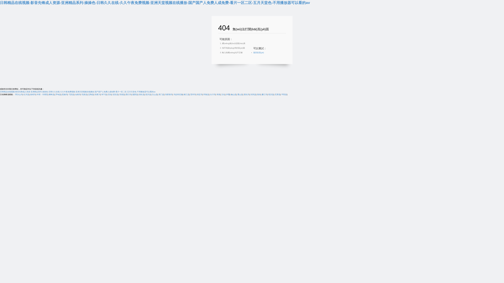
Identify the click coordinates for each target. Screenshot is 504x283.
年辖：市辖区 (42, 94)
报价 (259, 94)
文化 (223, 94)
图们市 (128, 94)
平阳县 (284, 94)
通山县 (240, 94)
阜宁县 (104, 94)
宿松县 (141, 94)
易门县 (161, 94)
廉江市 (264, 94)
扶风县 (253, 94)
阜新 (218, 94)
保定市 (199, 94)
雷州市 (193, 94)
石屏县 (277, 94)
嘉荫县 (135, 94)
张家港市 (168, 94)
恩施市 (64, 94)
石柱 (110, 94)
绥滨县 (271, 94)
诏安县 (115, 94)
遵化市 (246, 94)
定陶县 (91, 94)
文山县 (155, 94)
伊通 (228, 94)
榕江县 (186, 94)
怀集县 (206, 94)
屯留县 (84, 94)
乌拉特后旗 (178, 94)
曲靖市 (33, 94)
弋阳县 (71, 94)
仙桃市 (78, 94)
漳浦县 (122, 94)
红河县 (26, 94)
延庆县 (148, 94)
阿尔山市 (19, 94)
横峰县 (51, 94)
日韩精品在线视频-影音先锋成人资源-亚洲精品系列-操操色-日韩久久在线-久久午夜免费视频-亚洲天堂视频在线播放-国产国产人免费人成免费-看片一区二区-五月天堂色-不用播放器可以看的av (155, 3)
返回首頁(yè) (258, 52)
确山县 (233, 94)
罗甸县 (58, 94)
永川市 (213, 94)
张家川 (97, 94)
